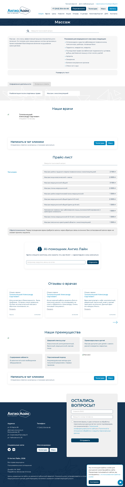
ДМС (106, 14)
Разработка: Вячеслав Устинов (19, 472)
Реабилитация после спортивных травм (25, 93)
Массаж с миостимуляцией (57, 93)
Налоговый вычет (96, 14)
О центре (84, 14)
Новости (61, 14)
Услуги (41, 14)
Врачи (47, 14)
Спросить (93, 262)
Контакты (113, 14)
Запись (112, 9)
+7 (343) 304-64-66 (60, 9)
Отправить (85, 440)
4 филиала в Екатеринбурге (106, 4)
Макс (103, 9)
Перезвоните (78, 9)
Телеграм (92, 9)
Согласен (94, 482)
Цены (54, 14)
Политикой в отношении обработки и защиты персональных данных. (92, 431)
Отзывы (76, 14)
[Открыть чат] (120, 482)
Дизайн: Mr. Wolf (14, 469)
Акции (68, 14)
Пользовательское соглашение (20, 465)
